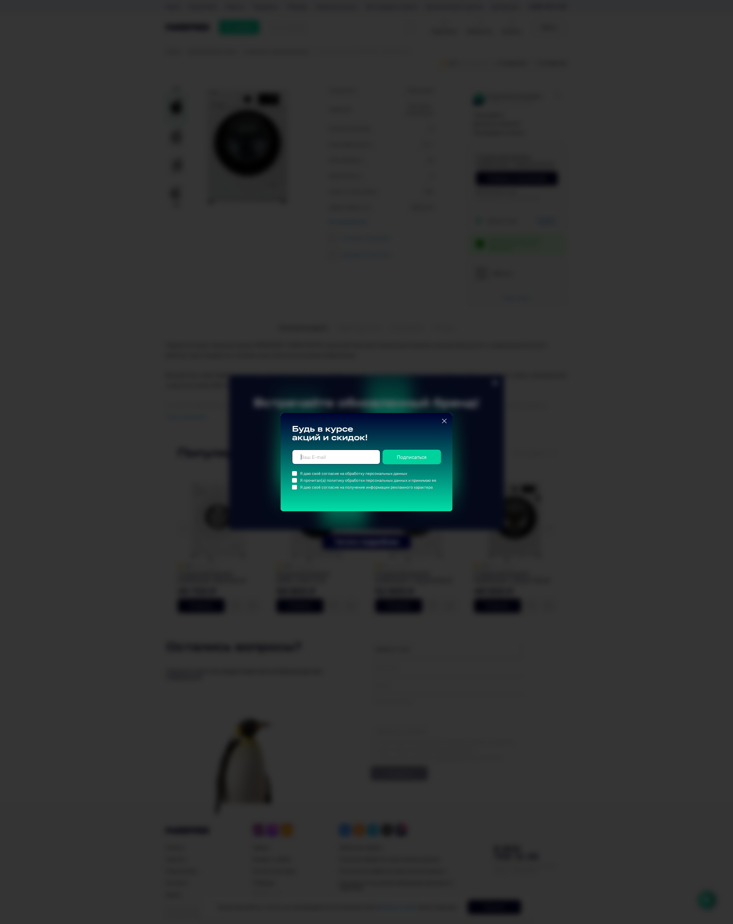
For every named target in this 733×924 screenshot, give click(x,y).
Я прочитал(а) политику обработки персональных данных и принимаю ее (368, 480)
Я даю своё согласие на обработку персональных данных (353, 473)
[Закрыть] (444, 421)
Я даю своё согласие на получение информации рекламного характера (366, 487)
